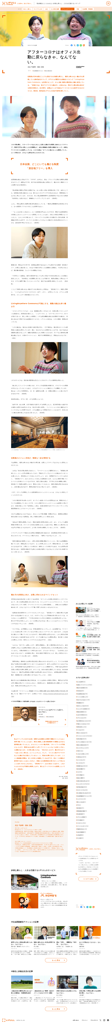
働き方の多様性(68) (82, 687)
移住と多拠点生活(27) (83, 745)
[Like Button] (29, 71)
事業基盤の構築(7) (82, 811)
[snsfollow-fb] (108, 1020)
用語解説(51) (80, 702)
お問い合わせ (76, 1020)
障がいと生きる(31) (82, 733)
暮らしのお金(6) (81, 802)
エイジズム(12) (81, 760)
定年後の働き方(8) (82, 787)
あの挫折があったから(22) (84, 721)
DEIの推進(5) (80, 820)
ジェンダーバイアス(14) (83, 784)
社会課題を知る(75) (82, 693)
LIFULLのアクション (67, 9)
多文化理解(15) (81, 769)
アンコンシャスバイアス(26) (84, 736)
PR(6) (79, 805)
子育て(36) (80, 751)
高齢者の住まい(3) (82, 829)
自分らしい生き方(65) (83, 705)
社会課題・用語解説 (88, 9)
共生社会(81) (80, 690)
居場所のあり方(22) (82, 766)
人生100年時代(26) (82, 715)
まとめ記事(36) (81, 681)
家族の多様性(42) (81, 711)
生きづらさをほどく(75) (83, 699)
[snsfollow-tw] (100, 1020)
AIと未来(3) (80, 838)
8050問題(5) (80, 775)
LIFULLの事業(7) (82, 817)
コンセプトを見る (88, 879)
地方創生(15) (80, 808)
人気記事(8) (80, 835)
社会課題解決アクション (38, 70)
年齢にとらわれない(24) (83, 724)
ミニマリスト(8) (81, 799)
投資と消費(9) (80, 778)
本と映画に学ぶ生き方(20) (84, 793)
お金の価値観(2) (81, 832)
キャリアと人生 (38, 9)
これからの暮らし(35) (83, 754)
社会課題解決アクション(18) (84, 796)
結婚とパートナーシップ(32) (84, 684)
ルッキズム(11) (81, 763)
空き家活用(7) (80, 814)
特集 (78, 9)
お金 (46, 9)
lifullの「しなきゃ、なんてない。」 (13, 13)
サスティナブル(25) (82, 790)
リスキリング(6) (81, 823)
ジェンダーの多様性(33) (83, 709)
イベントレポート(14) (82, 826)
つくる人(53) (80, 730)
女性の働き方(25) (81, 739)
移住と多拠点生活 (48, 70)
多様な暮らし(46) (81, 727)
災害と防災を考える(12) (83, 781)
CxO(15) (79, 772)
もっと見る (56, 960)
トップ (3, 13)
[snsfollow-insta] (104, 1020)
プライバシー (85, 1020)
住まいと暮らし (27, 9)
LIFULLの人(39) (81, 717)
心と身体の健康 (55, 9)
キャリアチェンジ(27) (83, 748)
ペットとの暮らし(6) (82, 696)
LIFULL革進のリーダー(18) (84, 742)
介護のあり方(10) (81, 757)
